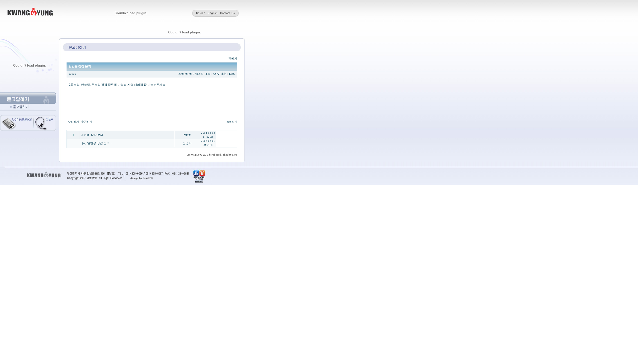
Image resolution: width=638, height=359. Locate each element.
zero (234, 154)
